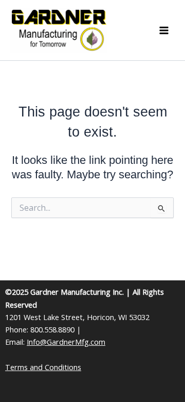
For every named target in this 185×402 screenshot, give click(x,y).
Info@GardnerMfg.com (66, 342)
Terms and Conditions (43, 367)
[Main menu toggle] (164, 30)
